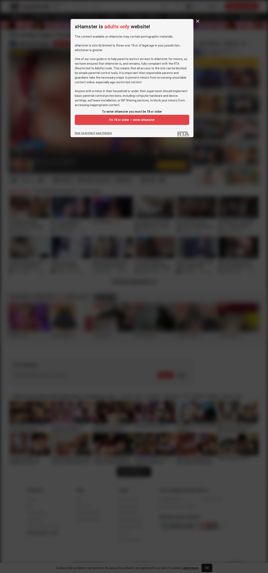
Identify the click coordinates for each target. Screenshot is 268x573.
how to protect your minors (93, 133)
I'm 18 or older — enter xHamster (132, 120)
